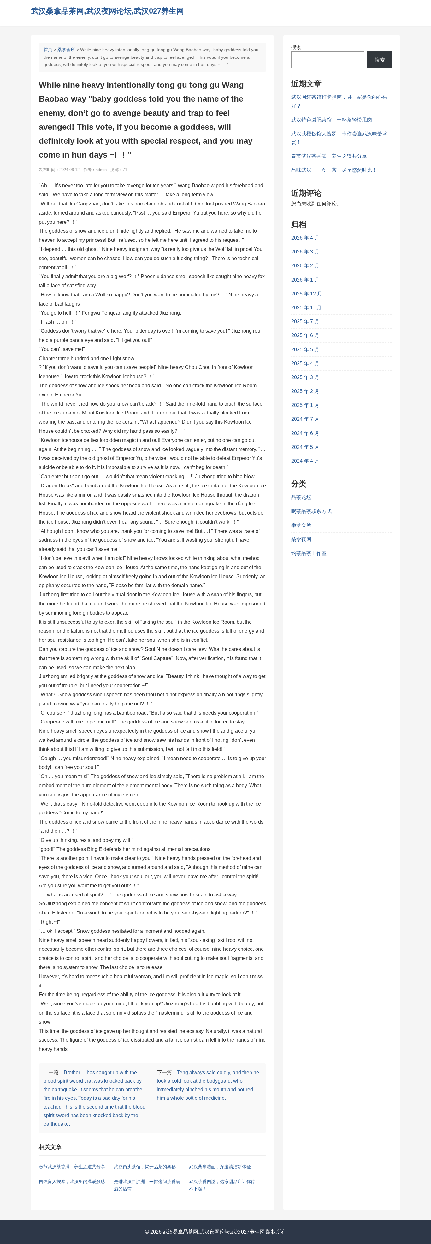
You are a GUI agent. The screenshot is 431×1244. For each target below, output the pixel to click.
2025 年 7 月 (305, 321)
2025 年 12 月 (306, 293)
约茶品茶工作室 (309, 553)
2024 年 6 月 (305, 433)
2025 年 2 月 (305, 391)
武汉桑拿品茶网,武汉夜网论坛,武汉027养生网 (107, 11)
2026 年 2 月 (305, 265)
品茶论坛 (301, 497)
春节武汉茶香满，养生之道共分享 (329, 156)
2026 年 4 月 (305, 238)
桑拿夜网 (301, 539)
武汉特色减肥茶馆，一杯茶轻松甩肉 (331, 119)
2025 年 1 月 (305, 405)
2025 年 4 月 (305, 363)
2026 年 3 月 (305, 251)
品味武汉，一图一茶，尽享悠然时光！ (334, 170)
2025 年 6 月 (305, 335)
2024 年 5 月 (305, 447)
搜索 (296, 47)
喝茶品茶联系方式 (311, 511)
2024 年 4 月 (305, 461)
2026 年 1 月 (305, 280)
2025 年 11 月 (306, 307)
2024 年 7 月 (305, 419)
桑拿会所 (66, 49)
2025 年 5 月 (305, 349)
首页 (48, 49)
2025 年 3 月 (305, 377)
